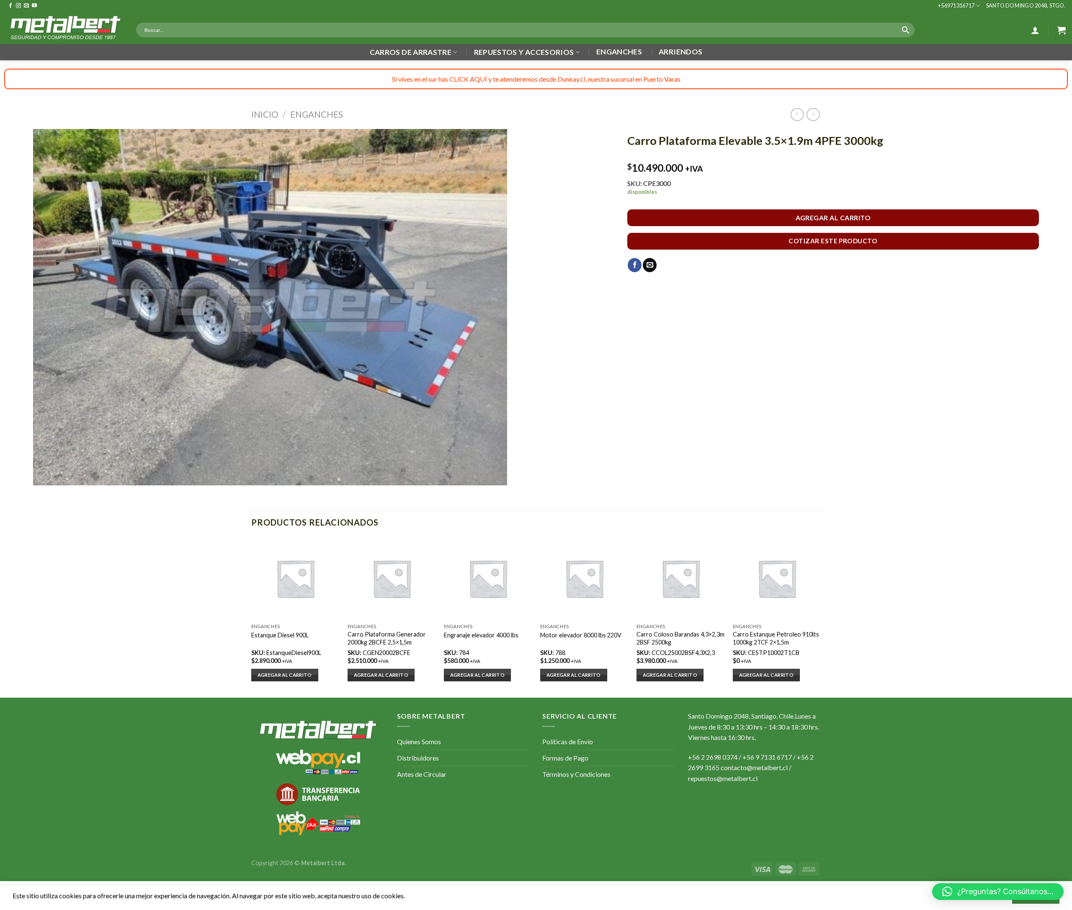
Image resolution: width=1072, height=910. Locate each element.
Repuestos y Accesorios (524, 52)
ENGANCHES (316, 114)
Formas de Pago (565, 758)
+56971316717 (956, 5)
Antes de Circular (421, 774)
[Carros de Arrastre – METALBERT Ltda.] (65, 27)
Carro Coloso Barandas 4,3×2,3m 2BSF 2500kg (680, 638)
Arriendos (680, 51)
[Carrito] (1061, 30)
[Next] (820, 617)
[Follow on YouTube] (34, 6)
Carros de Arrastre (410, 52)
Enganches (619, 51)
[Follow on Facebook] (10, 6)
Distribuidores (418, 758)
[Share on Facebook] (635, 265)
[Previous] (251, 617)
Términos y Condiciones (576, 774)
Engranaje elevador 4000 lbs (481, 635)
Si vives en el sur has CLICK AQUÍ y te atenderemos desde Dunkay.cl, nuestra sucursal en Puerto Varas (536, 79)
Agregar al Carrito (833, 218)
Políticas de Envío (567, 741)
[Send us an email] (26, 6)
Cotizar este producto (833, 241)
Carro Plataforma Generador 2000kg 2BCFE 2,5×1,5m (387, 638)
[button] (998, 891)
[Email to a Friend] (650, 265)
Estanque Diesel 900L (280, 635)
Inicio (264, 114)
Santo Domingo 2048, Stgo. (1026, 5)
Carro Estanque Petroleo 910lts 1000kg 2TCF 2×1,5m (776, 638)
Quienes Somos (419, 741)
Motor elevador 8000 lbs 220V (580, 635)
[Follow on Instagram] (18, 6)
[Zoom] (44, 475)
